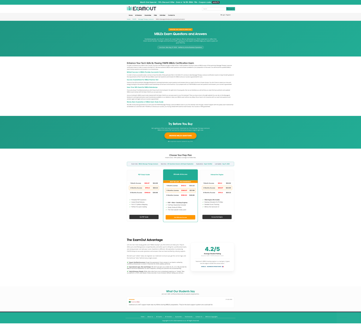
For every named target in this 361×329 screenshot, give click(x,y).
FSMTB (134, 19)
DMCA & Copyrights (211, 317)
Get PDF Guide (144, 217)
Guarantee (148, 15)
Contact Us (171, 15)
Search (231, 9)
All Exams (159, 317)
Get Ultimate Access (180, 217)
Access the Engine (217, 217)
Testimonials (189, 317)
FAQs (155, 15)
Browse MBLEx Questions (180, 136)
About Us (150, 317)
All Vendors (138, 15)
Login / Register (226, 15)
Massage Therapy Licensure (146, 19)
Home (130, 15)
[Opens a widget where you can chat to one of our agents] (348, 318)
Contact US (198, 317)
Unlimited (162, 15)
